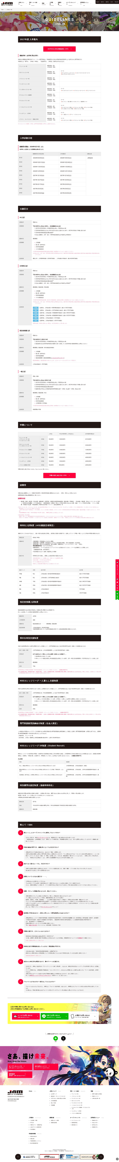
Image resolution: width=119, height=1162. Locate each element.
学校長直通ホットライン (35, 1140)
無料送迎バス (74, 1124)
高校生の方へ (95, 1120)
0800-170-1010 (33, 925)
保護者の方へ (95, 1127)
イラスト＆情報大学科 (76, 1113)
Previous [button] (18, 1157)
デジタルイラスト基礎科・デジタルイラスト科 (81, 1108)
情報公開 (32, 1138)
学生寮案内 (32, 1129)
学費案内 (80, 938)
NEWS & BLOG (33, 1136)
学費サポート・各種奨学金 (36, 1124)
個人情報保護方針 (34, 1143)
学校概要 (53, 1105)
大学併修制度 (54, 1100)
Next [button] (101, 1157)
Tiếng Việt (116, 1)
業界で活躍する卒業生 (97, 1094)
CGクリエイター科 (76, 1100)
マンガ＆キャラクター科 (77, 1102)
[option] (29, 1156)
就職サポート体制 (55, 1120)
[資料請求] (117, 579)
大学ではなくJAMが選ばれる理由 (58, 1098)
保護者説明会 (74, 1122)
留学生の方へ (95, 1124)
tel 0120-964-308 (13, 1099)
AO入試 (32, 1122)
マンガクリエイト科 (76, 1098)
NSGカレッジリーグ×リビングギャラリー (40, 975)
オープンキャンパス (42, 837)
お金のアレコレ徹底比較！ (36, 1127)
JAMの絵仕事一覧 (96, 1098)
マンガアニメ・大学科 (76, 1111)
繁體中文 (107, 1)
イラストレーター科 (76, 1096)
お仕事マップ (54, 1094)
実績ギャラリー (95, 1096)
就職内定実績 (54, 1122)
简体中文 (102, 1)
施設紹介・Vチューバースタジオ (58, 1096)
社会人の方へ (95, 1122)
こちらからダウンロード (58, 358)
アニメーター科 (75, 1094)
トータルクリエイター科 (77, 1105)
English (97, 1)
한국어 (112, 1)
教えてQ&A (53, 1102)
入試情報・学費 (33, 1120)
